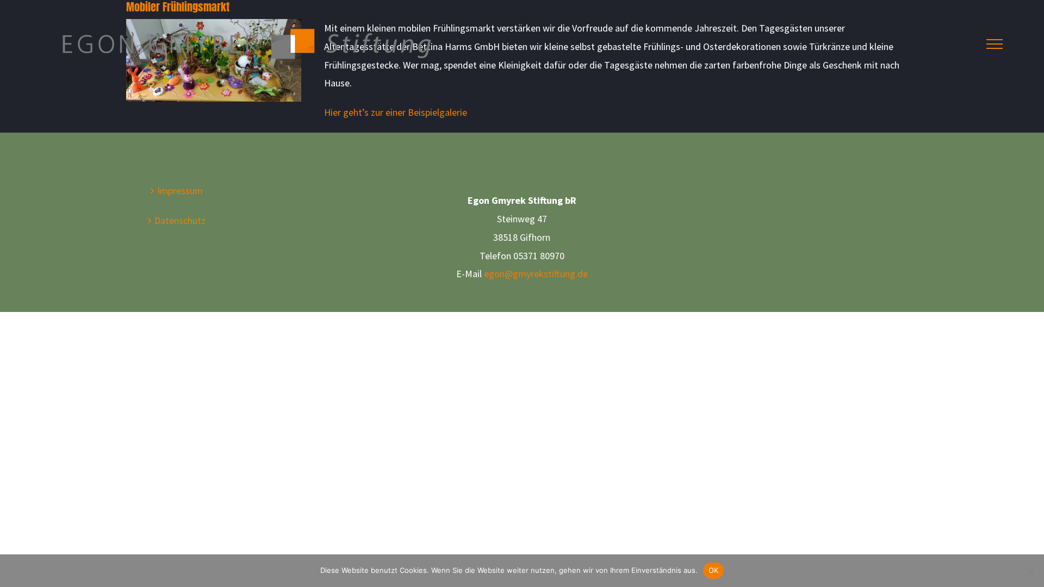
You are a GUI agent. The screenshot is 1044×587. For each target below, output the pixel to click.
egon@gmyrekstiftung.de (536, 273)
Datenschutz (180, 220)
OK (714, 570)
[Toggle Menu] (994, 44)
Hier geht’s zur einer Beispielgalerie (395, 112)
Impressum (180, 190)
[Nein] (1030, 570)
